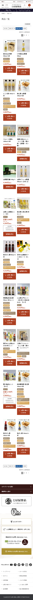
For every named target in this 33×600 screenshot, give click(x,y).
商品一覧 (8, 10)
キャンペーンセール (24, 10)
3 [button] (26, 35)
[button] (28, 35)
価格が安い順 (12, 28)
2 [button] (24, 35)
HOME (3, 13)
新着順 (24, 28)
